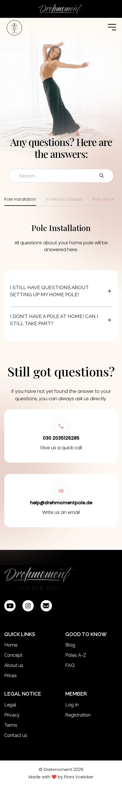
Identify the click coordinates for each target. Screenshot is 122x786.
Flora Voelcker (78, 777)
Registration (78, 715)
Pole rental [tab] (103, 199)
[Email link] (46, 605)
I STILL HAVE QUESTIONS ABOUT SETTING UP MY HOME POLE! (49, 291)
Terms (10, 725)
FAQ (70, 665)
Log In (72, 704)
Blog (70, 645)
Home (10, 645)
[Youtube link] (10, 605)
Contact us (15, 735)
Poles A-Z (75, 655)
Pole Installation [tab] (20, 199)
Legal (10, 704)
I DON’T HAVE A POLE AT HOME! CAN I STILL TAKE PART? (54, 320)
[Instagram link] (28, 605)
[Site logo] (39, 579)
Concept (13, 655)
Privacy (12, 715)
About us (13, 665)
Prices (10, 675)
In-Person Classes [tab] (64, 199)
